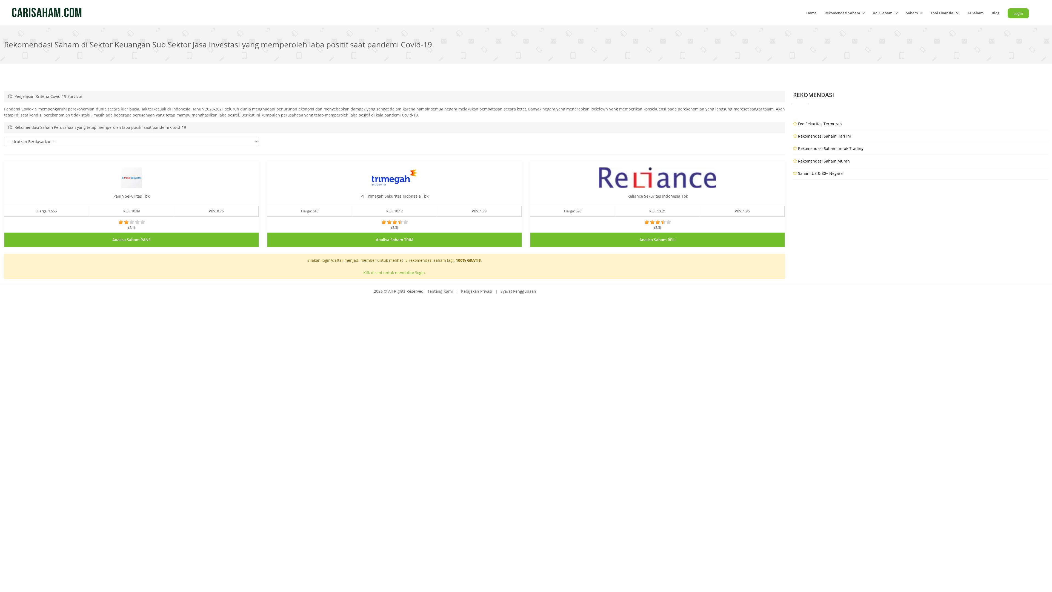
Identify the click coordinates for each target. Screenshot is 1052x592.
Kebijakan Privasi (476, 291)
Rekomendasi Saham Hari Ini (824, 136)
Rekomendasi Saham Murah (824, 161)
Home (811, 12)
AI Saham (975, 12)
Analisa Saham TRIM (394, 239)
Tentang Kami (440, 291)
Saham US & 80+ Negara (820, 173)
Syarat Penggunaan (518, 291)
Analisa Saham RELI (657, 239)
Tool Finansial (942, 12)
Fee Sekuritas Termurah (820, 123)
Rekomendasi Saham (842, 12)
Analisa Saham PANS (131, 239)
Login (1018, 13)
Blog (995, 12)
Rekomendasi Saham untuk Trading (831, 148)
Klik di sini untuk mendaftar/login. (394, 272)
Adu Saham (883, 12)
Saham (912, 12)
